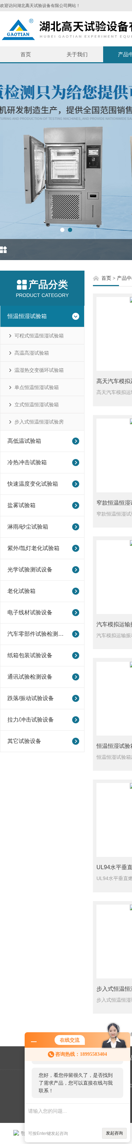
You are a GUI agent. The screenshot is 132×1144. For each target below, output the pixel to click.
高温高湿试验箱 (31, 353)
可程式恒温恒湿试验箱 (39, 335)
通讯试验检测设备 (29, 677)
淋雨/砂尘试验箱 (27, 527)
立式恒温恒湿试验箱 (36, 404)
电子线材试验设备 (29, 612)
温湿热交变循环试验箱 (39, 370)
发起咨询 (114, 1133)
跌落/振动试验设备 (30, 698)
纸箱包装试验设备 (29, 655)
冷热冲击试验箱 (27, 462)
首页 (25, 54)
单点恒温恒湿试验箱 (36, 387)
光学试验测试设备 (29, 570)
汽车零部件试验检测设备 (37, 634)
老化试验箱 (21, 591)
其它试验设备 (24, 741)
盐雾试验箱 (21, 505)
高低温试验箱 (24, 441)
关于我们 (77, 54)
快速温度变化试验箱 (32, 484)
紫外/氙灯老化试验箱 (33, 548)
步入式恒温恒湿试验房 (39, 422)
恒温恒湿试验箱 (27, 316)
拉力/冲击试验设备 (30, 720)
